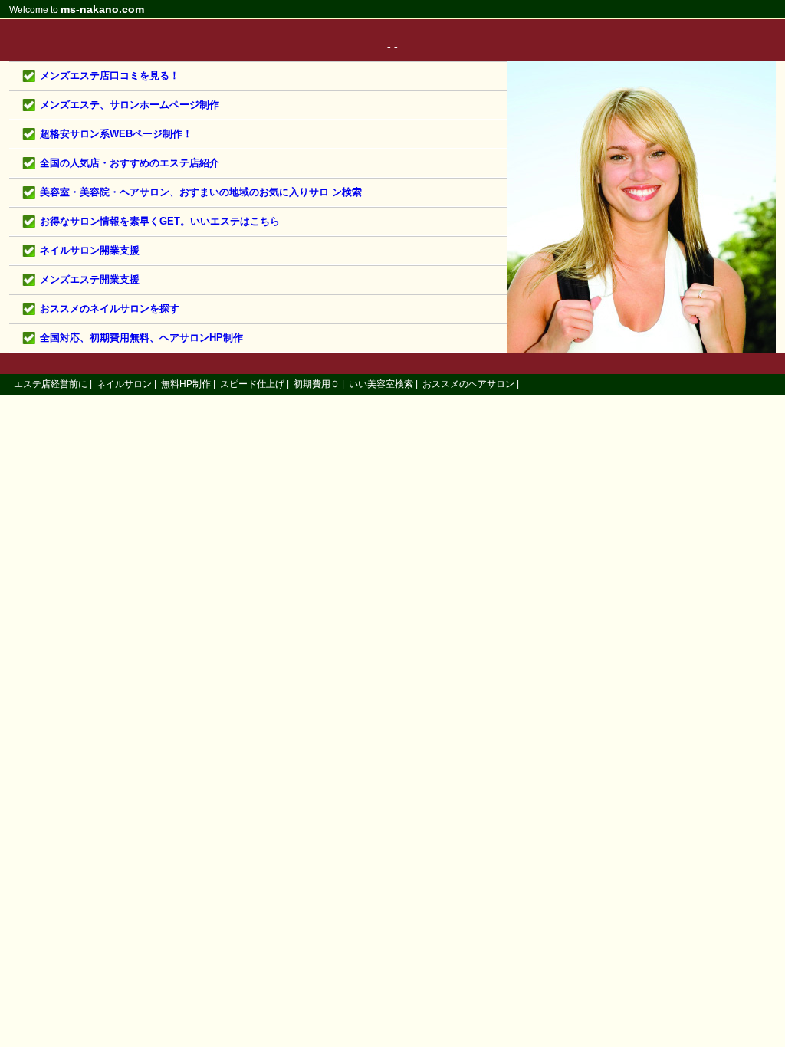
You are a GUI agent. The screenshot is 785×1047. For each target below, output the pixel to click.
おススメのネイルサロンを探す (109, 308)
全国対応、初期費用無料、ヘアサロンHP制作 (141, 337)
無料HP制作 (186, 384)
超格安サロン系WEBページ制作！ (116, 133)
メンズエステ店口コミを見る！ (109, 75)
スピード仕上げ (252, 384)
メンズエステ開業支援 (90, 279)
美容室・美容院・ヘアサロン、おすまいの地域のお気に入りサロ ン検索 (201, 192)
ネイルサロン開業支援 (90, 250)
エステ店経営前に (50, 384)
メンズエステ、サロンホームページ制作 (129, 104)
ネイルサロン (124, 384)
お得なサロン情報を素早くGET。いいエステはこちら (160, 221)
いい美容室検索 (381, 384)
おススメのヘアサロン (468, 384)
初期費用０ (317, 384)
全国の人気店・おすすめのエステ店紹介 (129, 163)
